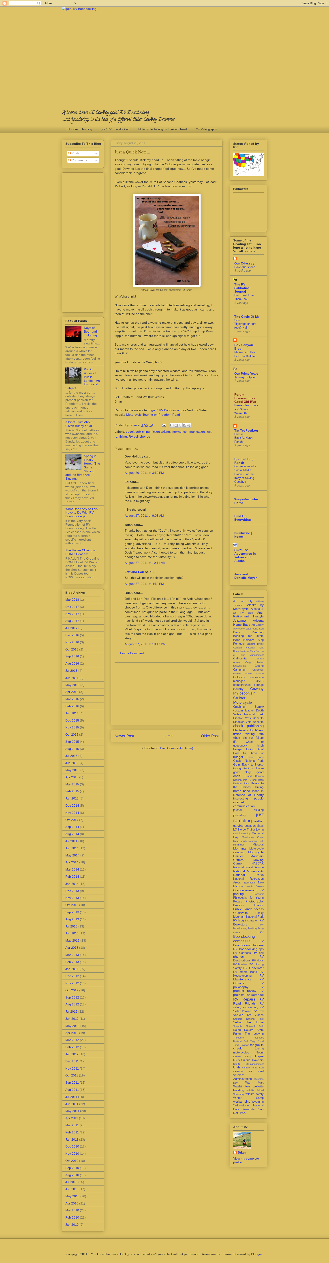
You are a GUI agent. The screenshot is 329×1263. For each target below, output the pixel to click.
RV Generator (253, 968)
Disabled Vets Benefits (248, 722)
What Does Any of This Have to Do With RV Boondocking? (81, 512)
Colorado (239, 677)
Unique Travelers (252, 1060)
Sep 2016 (72, 656)
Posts (75, 153)
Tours (260, 1052)
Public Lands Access (248, 909)
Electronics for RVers (248, 730)
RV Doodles (240, 964)
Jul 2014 (71, 841)
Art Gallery (258, 624)
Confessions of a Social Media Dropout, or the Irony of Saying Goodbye (245, 474)
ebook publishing (138, 431)
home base (241, 791)
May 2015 (72, 770)
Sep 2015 (72, 741)
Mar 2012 (72, 1040)
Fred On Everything (242, 517)
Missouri (258, 844)
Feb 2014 (72, 876)
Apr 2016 (71, 692)
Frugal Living (243, 749)
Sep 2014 (72, 827)
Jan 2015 (72, 798)
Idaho (255, 791)
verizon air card (248, 1071)
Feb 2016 (72, 706)
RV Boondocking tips (248, 949)
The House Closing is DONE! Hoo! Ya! (80, 552)
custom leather (243, 710)
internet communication (188, 431)
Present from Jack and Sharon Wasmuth (246, 409)
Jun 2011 (71, 1104)
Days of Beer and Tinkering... (92, 331)
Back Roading (248, 632)
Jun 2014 (72, 848)
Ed (127, 482)
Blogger (256, 1254)
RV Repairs (244, 999)
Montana (239, 848)
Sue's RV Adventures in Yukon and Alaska (245, 555)
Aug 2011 (72, 1089)
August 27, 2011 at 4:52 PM (144, 583)
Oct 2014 (71, 820)
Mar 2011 (72, 1125)
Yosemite (248, 1109)
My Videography (206, 129)
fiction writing (161, 431)
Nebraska (249, 882)
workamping (241, 1101)
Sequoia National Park (248, 1026)
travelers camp (242, 1056)
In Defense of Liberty (248, 792)
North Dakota (255, 886)
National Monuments (248, 871)
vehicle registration (253, 1067)
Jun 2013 (72, 933)
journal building (248, 810)
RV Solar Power (248, 1009)
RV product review (248, 988)
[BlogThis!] (176, 425)
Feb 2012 (72, 1047)
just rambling (248, 817)
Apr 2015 (71, 777)
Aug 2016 (72, 663)
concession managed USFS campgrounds (248, 681)
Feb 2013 (72, 962)
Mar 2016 (72, 699)
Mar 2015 (72, 784)
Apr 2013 (71, 947)
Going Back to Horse (248, 768)
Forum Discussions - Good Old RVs (245, 398)
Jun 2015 (72, 763)
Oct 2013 (71, 905)
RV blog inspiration (245, 920)
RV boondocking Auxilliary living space (248, 928)
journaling (239, 815)
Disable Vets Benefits (248, 718)
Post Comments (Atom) (176, 748)
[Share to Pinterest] (189, 425)
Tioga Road (257, 1041)
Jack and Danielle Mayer (245, 575)
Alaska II (257, 609)
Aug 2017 (72, 621)
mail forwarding (241, 833)
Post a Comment (132, 653)
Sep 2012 (72, 997)
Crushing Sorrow (248, 706)
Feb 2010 (72, 1217)
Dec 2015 (72, 720)
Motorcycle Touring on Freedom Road (162, 129)
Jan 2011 (71, 1139)
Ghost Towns (255, 757)
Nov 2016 (72, 642)
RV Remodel (255, 995)
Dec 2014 (72, 805)
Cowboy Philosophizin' (248, 691)
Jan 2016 (72, 713)
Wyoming (258, 1101)
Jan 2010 (72, 1224)
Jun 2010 (72, 1189)
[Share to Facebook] (184, 425)
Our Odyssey (244, 263)
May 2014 (72, 855)
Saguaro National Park (248, 1019)
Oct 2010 (71, 1160)
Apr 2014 (71, 862)
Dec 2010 (72, 1146)
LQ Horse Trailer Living (248, 829)
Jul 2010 (71, 1182)
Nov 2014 (72, 812)
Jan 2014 (72, 883)
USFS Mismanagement (248, 1064)
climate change (254, 673)
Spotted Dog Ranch (244, 460)
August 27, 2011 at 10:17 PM (145, 644)
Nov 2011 (72, 1068)
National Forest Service (248, 867)
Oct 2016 (71, 649)
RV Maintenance (248, 977)
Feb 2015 (72, 791)
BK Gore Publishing (79, 129)
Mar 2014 (72, 869)
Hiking (259, 787)
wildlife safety (255, 1094)
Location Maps (254, 825)
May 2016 (72, 685)
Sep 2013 (72, 912)
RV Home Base (245, 971)
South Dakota (243, 1030)
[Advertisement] (166, 694)
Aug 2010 (72, 1175)
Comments (79, 160)
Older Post (210, 736)
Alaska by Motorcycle (248, 607)
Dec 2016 (72, 635)
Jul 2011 (71, 1097)
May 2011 (72, 1111)
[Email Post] (163, 425)
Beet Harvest (243, 640)
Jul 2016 (71, 670)
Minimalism (239, 844)
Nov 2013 (72, 898)
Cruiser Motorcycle (242, 700)
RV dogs (258, 960)
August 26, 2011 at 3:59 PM (144, 472)
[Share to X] (180, 425)
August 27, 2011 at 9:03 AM (144, 515)
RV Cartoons (242, 953)
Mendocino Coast (253, 837)
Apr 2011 (71, 1118)
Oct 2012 (71, 990)
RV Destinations (248, 958)
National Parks (248, 875)
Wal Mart (254, 1082)
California (240, 658)
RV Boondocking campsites (248, 936)
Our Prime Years (246, 373)
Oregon (238, 890)
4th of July (242, 601)
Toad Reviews (241, 1045)
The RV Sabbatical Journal (242, 288)
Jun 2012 (72, 1018)
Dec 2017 (72, 606)
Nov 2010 (72, 1153)
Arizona (239, 620)
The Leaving (254, 1033)
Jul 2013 (71, 926)
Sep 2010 (72, 1168)
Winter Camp (248, 1097)
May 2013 (72, 940)
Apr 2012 (71, 1033)
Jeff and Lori (134, 572)
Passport (259, 894)
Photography (255, 901)
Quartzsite (240, 913)
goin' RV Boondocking (115, 129)
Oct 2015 (71, 734)
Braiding (251, 643)
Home (168, 736)
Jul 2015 (71, 755)
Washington (241, 1086)
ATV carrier (239, 628)
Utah (236, 1067)
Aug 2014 (72, 834)
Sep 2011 (72, 1082)
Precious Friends (248, 905)
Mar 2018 (72, 599)
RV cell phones (139, 436)
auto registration (255, 628)
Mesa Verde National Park (248, 841)
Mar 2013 (72, 955)
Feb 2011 (72, 1132)
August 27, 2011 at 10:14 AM (145, 562)
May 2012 (72, 1026)
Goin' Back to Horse (248, 764)
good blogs (242, 772)
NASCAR (258, 863)
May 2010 (72, 1196)
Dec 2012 (72, 976)
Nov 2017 (72, 614)
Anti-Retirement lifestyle (248, 614)
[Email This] (172, 425)
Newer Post (124, 736)
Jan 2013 (72, 969)
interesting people (248, 798)
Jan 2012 (72, 1054)
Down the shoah (244, 267)
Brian (242, 1152)
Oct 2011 (71, 1075)
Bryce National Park (244, 651)
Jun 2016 (72, 678)
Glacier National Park (248, 760)
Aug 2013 (72, 919)
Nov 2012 (72, 983)
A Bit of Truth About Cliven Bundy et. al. (79, 424)
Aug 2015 (72, 749)
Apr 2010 (71, 1203)
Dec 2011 (72, 1061)
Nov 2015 (72, 727)
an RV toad (243, 612)
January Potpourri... (247, 377)
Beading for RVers (248, 636)
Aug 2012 (72, 1004)
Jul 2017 (71, 628)
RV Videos (255, 1015)
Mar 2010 (72, 1210)
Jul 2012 (71, 1011)
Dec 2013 (72, 891)
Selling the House (248, 1022)
